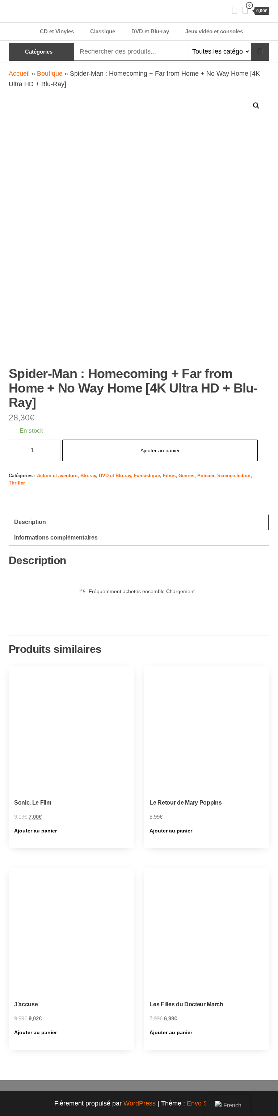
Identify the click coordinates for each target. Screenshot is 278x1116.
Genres (186, 475)
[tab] (139, 522)
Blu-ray (88, 475)
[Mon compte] (234, 10)
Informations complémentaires (56, 537)
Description (30, 522)
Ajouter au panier (160, 450)
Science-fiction (233, 475)
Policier (205, 475)
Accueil (19, 73)
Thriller (17, 483)
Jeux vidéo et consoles (214, 31)
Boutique (50, 73)
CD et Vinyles (57, 31)
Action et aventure (57, 475)
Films (169, 475)
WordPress (139, 1103)
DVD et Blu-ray (150, 31)
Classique (102, 31)
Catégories (38, 52)
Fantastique (147, 475)
